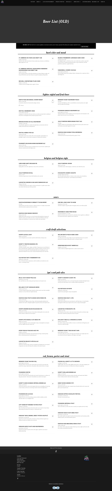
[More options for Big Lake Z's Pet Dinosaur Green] (52, 287)
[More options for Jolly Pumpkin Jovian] (91, 164)
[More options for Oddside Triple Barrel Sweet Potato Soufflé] (52, 416)
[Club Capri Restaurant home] (6, 1)
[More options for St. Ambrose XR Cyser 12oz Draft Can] (52, 58)
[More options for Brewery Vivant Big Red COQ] (52, 362)
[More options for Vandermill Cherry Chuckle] (91, 70)
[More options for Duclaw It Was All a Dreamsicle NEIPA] (91, 320)
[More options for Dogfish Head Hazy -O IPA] (91, 298)
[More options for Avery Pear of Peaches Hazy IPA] (52, 331)
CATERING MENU (87, 1)
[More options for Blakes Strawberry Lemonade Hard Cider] (91, 58)
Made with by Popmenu (31, 448)
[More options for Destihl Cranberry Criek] (52, 111)
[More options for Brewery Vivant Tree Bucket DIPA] (91, 331)
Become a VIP (95, 1)
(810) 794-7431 (20, 462)
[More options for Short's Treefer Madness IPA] (52, 244)
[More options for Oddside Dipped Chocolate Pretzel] (91, 394)
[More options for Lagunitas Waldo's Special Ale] (52, 342)
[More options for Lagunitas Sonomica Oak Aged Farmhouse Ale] (52, 183)
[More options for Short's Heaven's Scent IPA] (91, 278)
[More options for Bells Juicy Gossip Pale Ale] (52, 278)
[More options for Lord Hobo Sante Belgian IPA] (52, 164)
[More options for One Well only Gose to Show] (91, 203)
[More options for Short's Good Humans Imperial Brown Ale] (52, 383)
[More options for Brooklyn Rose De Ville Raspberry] (52, 122)
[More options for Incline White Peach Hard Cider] (91, 235)
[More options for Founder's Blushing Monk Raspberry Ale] (52, 144)
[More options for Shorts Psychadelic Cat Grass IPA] (52, 320)
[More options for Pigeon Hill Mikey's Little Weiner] (91, 362)
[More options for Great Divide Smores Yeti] (91, 383)
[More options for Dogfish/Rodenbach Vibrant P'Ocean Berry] (52, 203)
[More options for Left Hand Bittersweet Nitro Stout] (52, 405)
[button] (39, 2)
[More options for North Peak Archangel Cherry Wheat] (52, 100)
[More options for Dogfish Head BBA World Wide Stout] (91, 424)
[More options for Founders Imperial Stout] (91, 404)
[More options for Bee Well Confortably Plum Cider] (52, 81)
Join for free (84, 46)
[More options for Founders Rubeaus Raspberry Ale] (91, 111)
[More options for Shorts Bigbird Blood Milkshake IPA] (52, 309)
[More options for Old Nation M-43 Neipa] (91, 289)
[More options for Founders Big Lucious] (52, 394)
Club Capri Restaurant (86, 458)
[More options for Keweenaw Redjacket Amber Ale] (91, 246)
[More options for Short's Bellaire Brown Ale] (91, 372)
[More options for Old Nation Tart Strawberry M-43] (52, 258)
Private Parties (60, 1)
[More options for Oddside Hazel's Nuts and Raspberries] (52, 427)
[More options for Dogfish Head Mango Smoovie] (52, 213)
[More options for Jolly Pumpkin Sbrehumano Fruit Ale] (91, 122)
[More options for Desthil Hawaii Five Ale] (52, 133)
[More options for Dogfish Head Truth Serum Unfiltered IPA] (52, 298)
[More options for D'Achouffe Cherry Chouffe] (91, 173)
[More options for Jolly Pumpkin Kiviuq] (52, 173)
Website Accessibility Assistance (56, 483)
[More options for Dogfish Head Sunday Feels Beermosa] (91, 132)
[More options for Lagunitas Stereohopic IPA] (91, 309)
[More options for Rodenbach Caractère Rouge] (91, 212)
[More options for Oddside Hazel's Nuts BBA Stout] (91, 413)
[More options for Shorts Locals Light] (52, 235)
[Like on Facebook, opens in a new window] (56, 451)
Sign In (103, 1)
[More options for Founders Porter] (52, 372)
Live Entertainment (48, 1)
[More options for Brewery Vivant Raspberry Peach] (91, 100)
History (33, 1)
